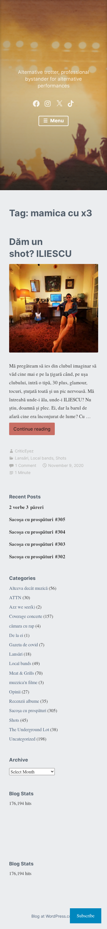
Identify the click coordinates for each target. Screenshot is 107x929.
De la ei (16, 635)
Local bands (42, 458)
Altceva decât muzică (28, 588)
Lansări (21, 458)
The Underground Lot (29, 729)
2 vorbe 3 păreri (26, 507)
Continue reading (30, 430)
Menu (56, 120)
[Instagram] (48, 102)
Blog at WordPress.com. (53, 916)
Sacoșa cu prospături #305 (37, 519)
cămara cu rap (21, 626)
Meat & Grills (21, 673)
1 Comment (25, 465)
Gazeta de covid (23, 644)
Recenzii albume (24, 701)
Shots (61, 458)
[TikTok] (71, 102)
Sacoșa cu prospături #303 (37, 544)
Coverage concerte (25, 616)
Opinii (15, 692)
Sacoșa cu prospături (27, 710)
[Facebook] (36, 102)
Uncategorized (22, 739)
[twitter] (59, 102)
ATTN (15, 597)
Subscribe (85, 915)
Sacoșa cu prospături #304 (37, 531)
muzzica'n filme (23, 682)
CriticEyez (24, 450)
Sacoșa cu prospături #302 (37, 556)
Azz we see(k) (22, 607)
